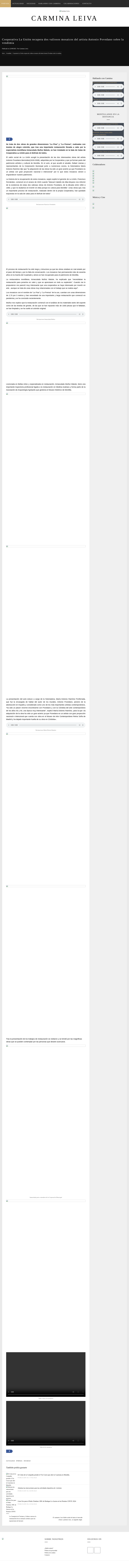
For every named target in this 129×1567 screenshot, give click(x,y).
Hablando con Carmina (49, 3)
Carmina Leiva (64, 18)
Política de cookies (50, 1553)
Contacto (87, 3)
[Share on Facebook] (9, 139)
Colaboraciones (71, 3)
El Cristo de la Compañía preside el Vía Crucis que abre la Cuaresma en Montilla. (44, 1475)
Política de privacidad (51, 1550)
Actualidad (18, 3)
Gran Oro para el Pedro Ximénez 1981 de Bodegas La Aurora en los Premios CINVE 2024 (47, 1501)
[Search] (123, 3)
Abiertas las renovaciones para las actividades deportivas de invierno (40, 1488)
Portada (5, 3)
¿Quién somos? (49, 1548)
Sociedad (31, 3)
